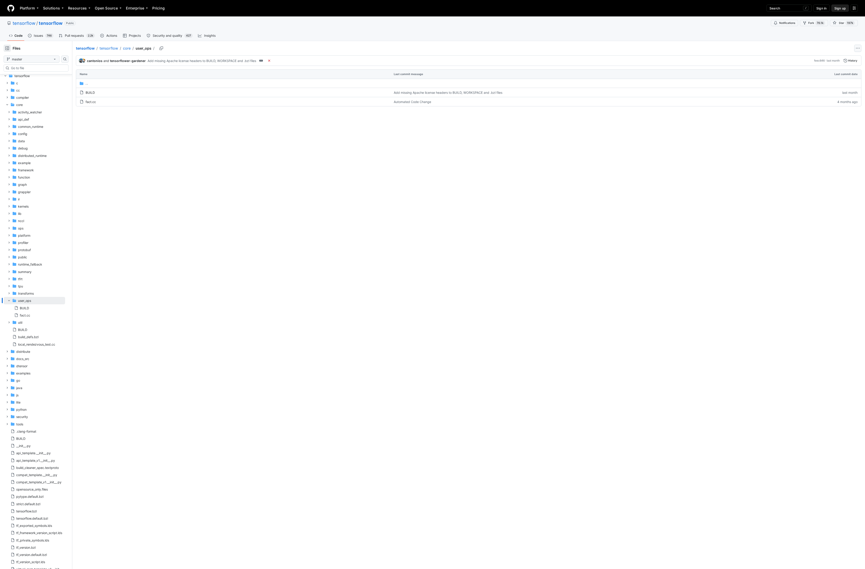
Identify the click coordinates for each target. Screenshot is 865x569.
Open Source (106, 8)
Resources (77, 8)
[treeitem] (34, 308)
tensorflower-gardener (128, 61)
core (127, 48)
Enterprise (135, 8)
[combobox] (38, 68)
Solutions (51, 8)
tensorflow (24, 23)
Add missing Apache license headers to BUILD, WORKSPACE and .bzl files (202, 61)
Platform (27, 8)
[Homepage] (10, 8)
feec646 (819, 60)
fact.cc (91, 102)
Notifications (787, 23)
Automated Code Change (412, 102)
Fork (816, 23)
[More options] (857, 48)
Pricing (158, 8)
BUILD (90, 92)
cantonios (94, 61)
